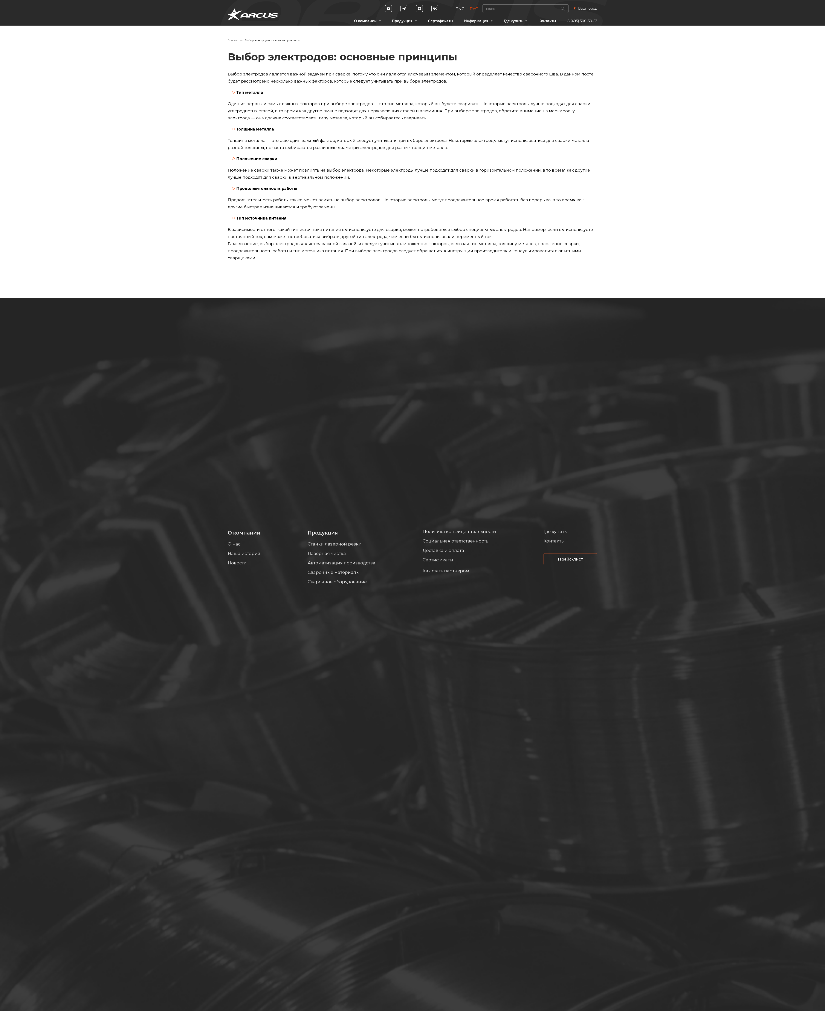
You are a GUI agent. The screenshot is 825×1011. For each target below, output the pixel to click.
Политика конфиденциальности (459, 531)
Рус (474, 8)
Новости (237, 562)
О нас (234, 544)
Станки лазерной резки (335, 544)
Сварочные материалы (334, 572)
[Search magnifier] (563, 9)
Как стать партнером (446, 570)
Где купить (513, 21)
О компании (365, 21)
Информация (476, 21)
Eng (460, 8)
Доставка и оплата (443, 550)
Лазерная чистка (327, 553)
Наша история (244, 553)
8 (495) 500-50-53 (582, 21)
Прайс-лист (570, 559)
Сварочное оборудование (337, 581)
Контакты (547, 21)
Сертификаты (440, 21)
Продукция (402, 21)
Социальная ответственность (455, 541)
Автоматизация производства (341, 562)
